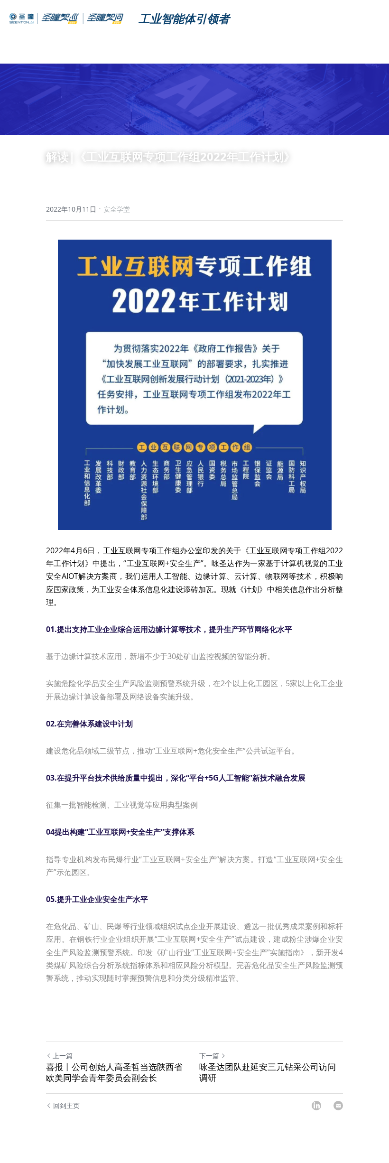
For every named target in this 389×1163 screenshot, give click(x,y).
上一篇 (63, 1055)
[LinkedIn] (316, 1105)
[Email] (338, 1105)
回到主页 (66, 1105)
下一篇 (209, 1055)
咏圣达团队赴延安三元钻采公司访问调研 (267, 1072)
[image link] (66, 18)
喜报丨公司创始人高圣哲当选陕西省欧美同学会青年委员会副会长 (114, 1072)
